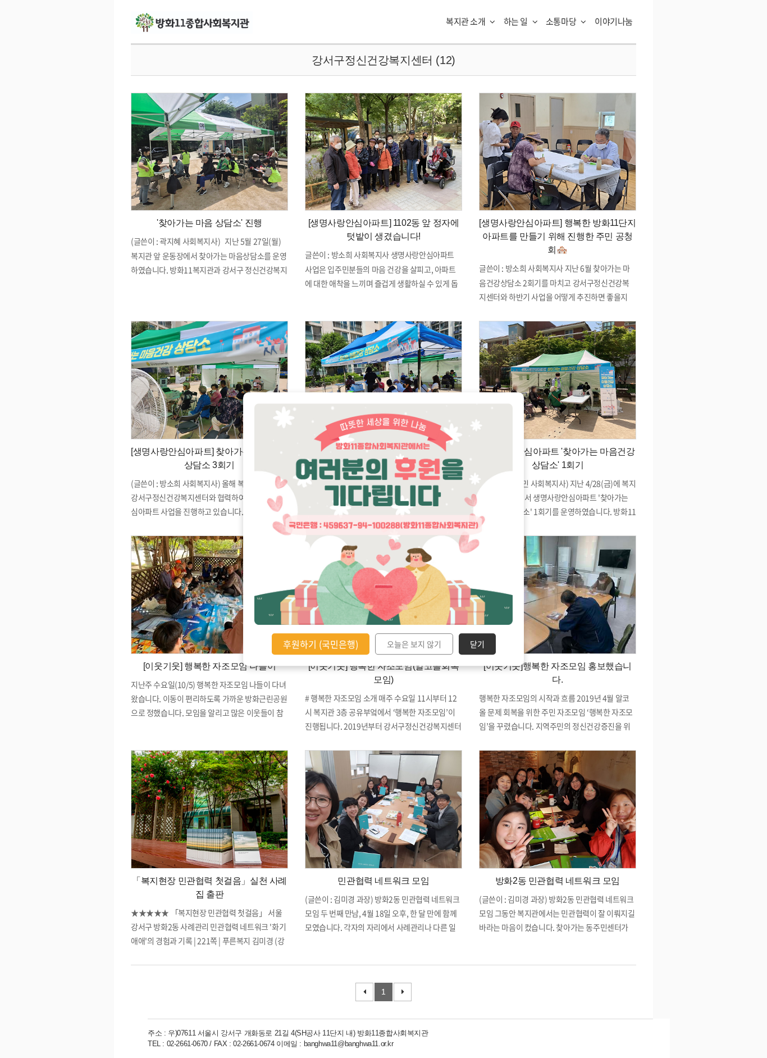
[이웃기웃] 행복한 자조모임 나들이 (209, 666)
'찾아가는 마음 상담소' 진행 (209, 223)
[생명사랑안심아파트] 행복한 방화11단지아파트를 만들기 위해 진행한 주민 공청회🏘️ (557, 236)
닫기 (477, 644)
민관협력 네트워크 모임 (383, 881)
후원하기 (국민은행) (320, 644)
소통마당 (562, 21)
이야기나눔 (614, 21)
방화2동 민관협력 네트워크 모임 (557, 881)
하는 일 (516, 21)
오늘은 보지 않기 (414, 644)
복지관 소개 (466, 21)
